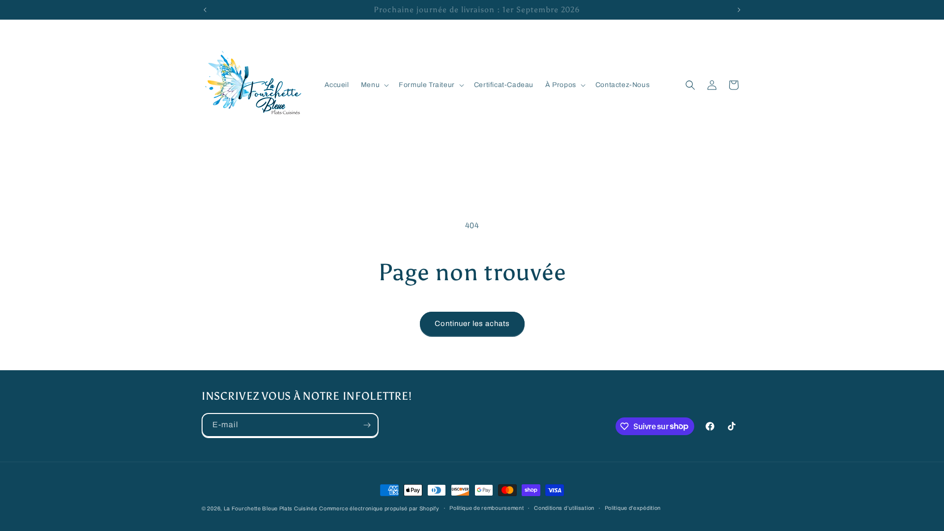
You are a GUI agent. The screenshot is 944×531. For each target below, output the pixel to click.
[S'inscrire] (367, 425)
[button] (374, 85)
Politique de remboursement (486, 508)
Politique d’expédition (633, 508)
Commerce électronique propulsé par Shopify (379, 508)
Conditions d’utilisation (564, 508)
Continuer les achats (472, 323)
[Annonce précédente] (205, 9)
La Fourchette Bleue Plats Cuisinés (271, 508)
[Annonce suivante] (739, 9)
